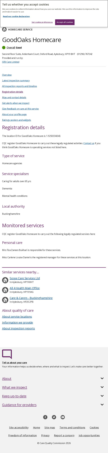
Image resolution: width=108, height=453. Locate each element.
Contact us (88, 143)
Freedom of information (22, 435)
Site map (49, 427)
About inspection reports (18, 328)
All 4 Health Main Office (25, 288)
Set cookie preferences (42, 22)
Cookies (94, 427)
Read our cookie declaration (16, 16)
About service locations (17, 316)
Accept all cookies (65, 22)
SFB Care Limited (10, 61)
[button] (54, 47)
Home (36, 427)
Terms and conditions (72, 427)
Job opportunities (89, 435)
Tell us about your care (14, 362)
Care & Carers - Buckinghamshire (31, 298)
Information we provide (17, 322)
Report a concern (64, 435)
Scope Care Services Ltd (25, 278)
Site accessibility (19, 427)
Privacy (45, 435)
